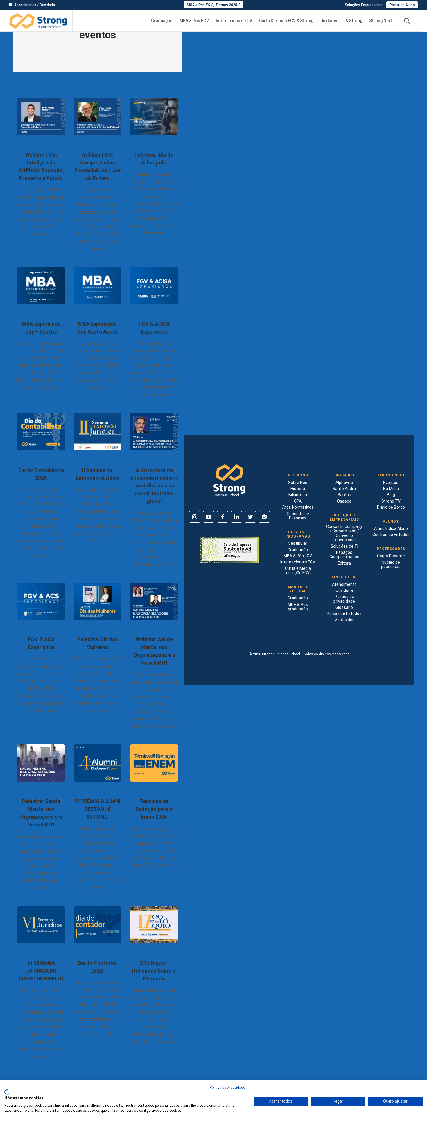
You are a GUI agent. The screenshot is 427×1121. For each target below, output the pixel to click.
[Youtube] (208, 517)
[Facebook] (222, 517)
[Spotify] (264, 517)
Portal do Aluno (402, 5)
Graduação (162, 21)
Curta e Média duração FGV (298, 570)
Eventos (391, 482)
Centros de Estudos (391, 534)
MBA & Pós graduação (298, 606)
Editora (344, 563)
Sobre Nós (297, 482)
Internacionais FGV (234, 21)
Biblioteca (297, 494)
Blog (391, 494)
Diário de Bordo (391, 507)
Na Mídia (391, 488)
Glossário (344, 607)
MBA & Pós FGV (194, 21)
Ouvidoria (344, 590)
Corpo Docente (391, 556)
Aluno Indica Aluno (391, 528)
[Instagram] (194, 517)
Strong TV (391, 501)
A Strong (353, 21)
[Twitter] (250, 517)
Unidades (329, 21)
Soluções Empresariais (364, 5)
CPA (298, 501)
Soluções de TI (344, 546)
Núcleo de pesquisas (391, 564)
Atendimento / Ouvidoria (34, 5)
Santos (344, 494)
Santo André (344, 488)
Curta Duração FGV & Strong (286, 21)
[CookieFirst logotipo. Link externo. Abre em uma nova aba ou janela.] (6, 1092)
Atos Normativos (298, 507)
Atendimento (344, 584)
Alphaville (344, 482)
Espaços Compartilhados (344, 554)
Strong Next (380, 21)
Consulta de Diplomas (298, 515)
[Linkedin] (236, 517)
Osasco (344, 501)
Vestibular (297, 543)
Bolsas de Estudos (344, 613)
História (297, 488)
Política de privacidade (344, 598)
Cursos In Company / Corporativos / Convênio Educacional (344, 533)
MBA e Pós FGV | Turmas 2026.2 (213, 5)
